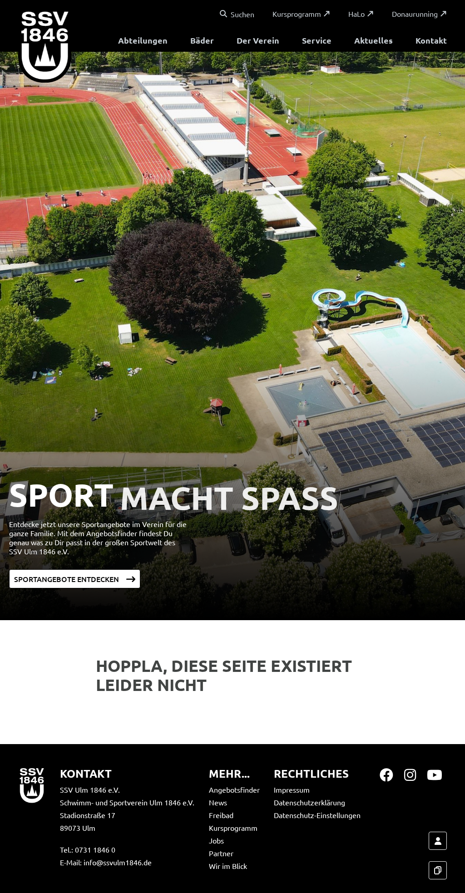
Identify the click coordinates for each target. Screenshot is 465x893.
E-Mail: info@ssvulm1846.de (106, 862)
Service (316, 40)
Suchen (242, 14)
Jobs (216, 840)
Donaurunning (415, 13)
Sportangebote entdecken (66, 579)
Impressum (292, 789)
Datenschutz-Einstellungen (317, 814)
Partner (221, 853)
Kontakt (431, 40)
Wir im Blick (228, 865)
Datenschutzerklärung (309, 802)
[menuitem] (143, 41)
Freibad (221, 814)
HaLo (356, 13)
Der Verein (258, 40)
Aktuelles (373, 40)
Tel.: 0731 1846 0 (87, 849)
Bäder (202, 40)
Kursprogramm (296, 13)
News (218, 802)
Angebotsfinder (234, 789)
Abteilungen (143, 40)
